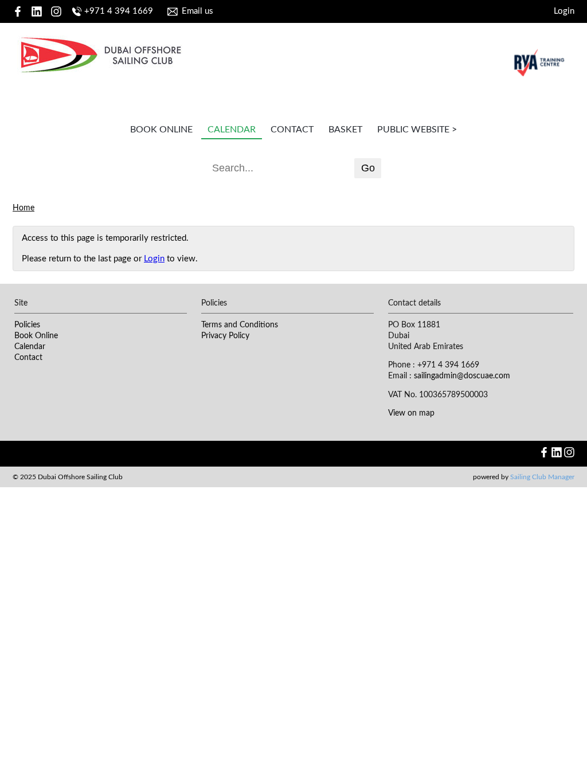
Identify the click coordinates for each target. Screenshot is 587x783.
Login (564, 11)
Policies (27, 325)
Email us (197, 11)
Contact (292, 129)
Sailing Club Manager (542, 476)
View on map (411, 413)
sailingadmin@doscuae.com (462, 376)
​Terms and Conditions (239, 325)
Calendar (232, 129)
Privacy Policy (225, 336)
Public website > (417, 129)
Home (23, 208)
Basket (345, 129)
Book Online (161, 129)
